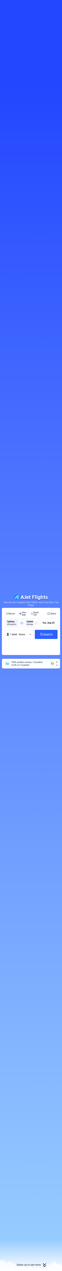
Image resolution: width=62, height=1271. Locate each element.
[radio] (10, 613)
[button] (56, 3)
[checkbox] (52, 613)
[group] (12, 623)
